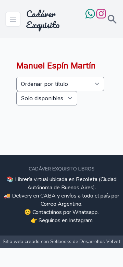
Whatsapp (85, 212)
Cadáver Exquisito (43, 19)
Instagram (81, 220)
